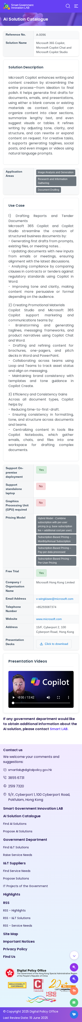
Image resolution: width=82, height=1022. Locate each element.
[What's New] (74, 1014)
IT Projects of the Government (25, 886)
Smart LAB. (59, 729)
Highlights (11, 894)
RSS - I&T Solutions (16, 918)
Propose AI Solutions (17, 831)
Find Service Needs (16, 871)
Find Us (9, 956)
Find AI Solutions (14, 824)
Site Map (10, 934)
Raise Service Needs (17, 855)
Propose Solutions (16, 878)
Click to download (56, 643)
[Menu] (76, 6)
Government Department (25, 839)
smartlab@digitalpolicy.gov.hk (30, 770)
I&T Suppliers (14, 863)
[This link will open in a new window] (41, 972)
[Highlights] (74, 1002)
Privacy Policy (15, 949)
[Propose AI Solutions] (74, 967)
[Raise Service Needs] (74, 991)
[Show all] (74, 955)
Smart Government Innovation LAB (33, 808)
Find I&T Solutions (16, 847)
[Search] (67, 6)
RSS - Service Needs (17, 926)
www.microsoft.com (49, 619)
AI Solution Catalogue (22, 816)
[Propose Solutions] (74, 979)
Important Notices (19, 941)
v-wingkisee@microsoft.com (54, 598)
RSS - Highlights (14, 910)
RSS (6, 902)
